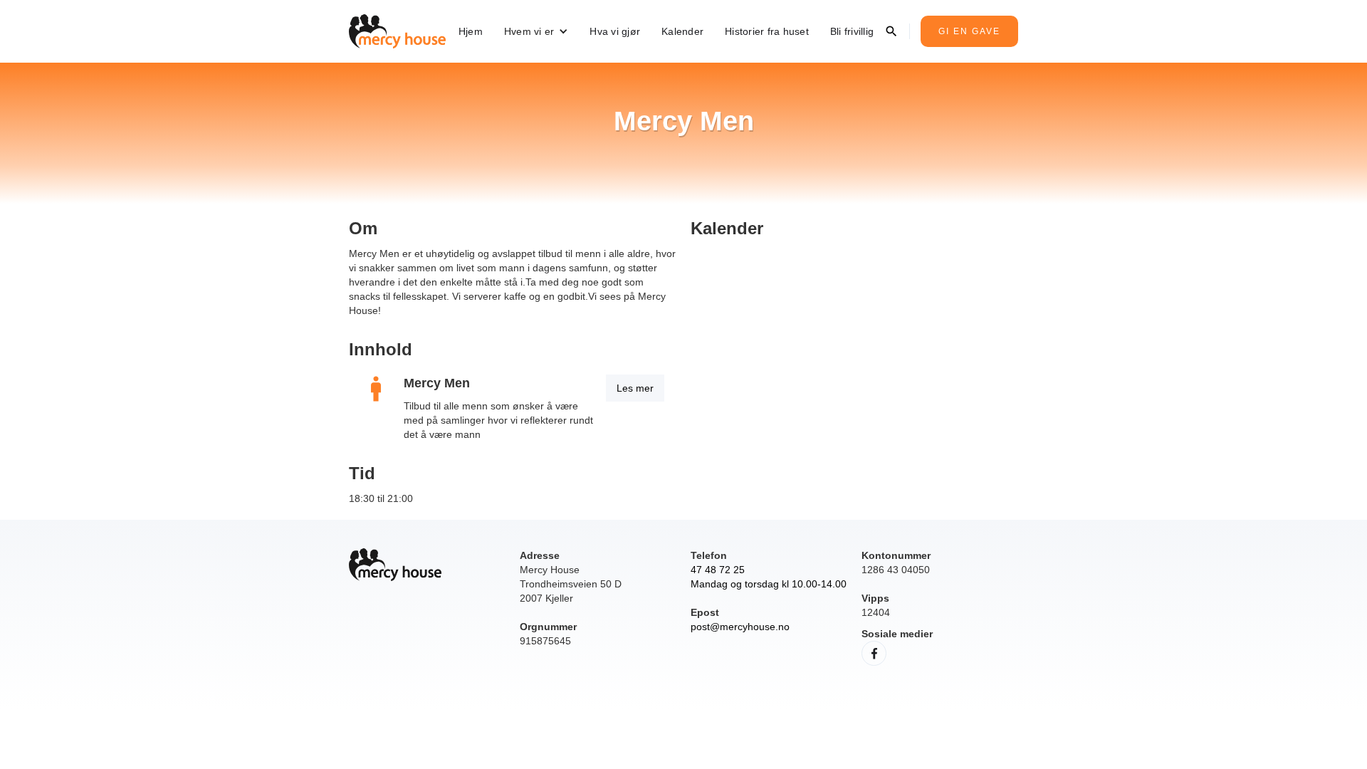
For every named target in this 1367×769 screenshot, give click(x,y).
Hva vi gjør (615, 31)
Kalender (682, 31)
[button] (536, 31)
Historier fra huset (767, 31)
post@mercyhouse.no (740, 626)
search (891, 31)
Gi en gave (969, 31)
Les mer (635, 388)
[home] (397, 31)
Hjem (471, 31)
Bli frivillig (852, 31)
